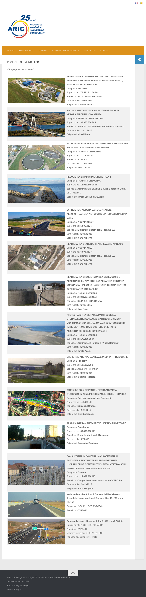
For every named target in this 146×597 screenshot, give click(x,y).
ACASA (10, 50)
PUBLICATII (89, 50)
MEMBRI (43, 50)
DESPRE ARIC (26, 50)
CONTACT (105, 50)
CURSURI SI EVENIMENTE (65, 50)
